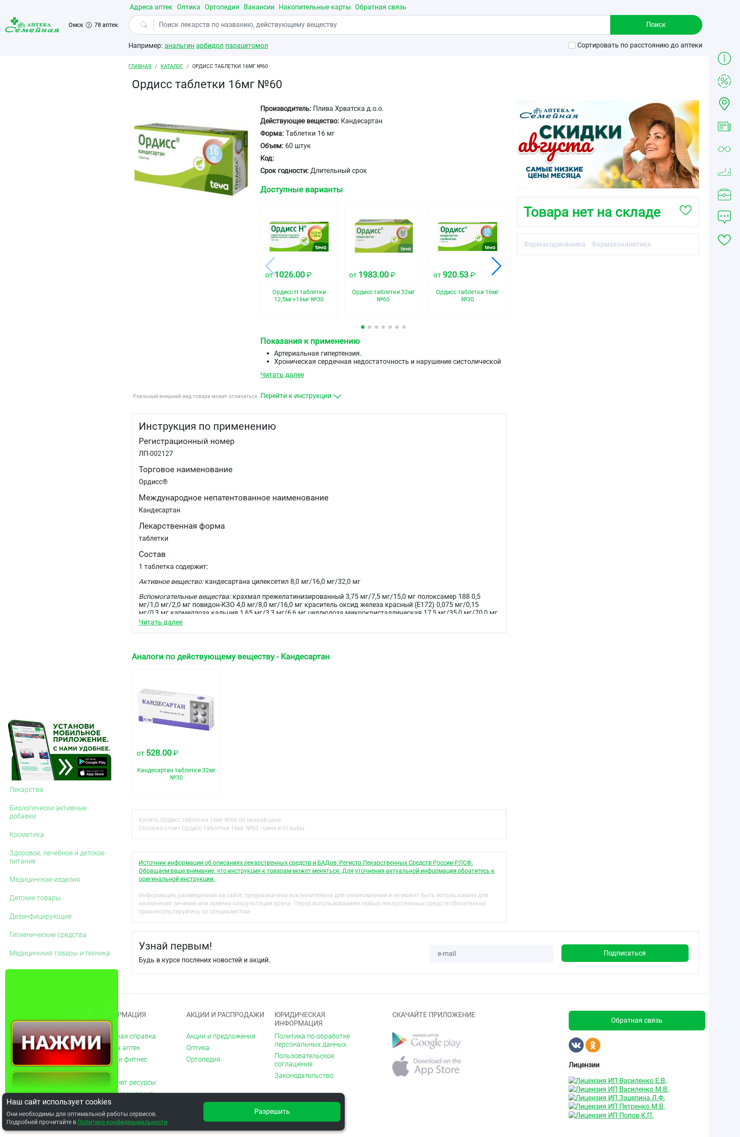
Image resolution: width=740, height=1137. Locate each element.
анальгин (179, 46)
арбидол (210, 46)
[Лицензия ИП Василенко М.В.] (619, 1089)
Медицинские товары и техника (59, 953)
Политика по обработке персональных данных (312, 1040)
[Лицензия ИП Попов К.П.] (611, 1114)
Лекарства (26, 790)
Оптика (188, 7)
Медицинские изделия (44, 879)
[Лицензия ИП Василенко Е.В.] (618, 1080)
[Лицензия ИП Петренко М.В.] (617, 1106)
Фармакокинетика (621, 244)
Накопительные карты (315, 7)
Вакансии (259, 7)
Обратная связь (380, 7)
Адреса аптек (151, 7)
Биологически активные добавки (48, 812)
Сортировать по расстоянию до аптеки (639, 45)
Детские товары (35, 898)
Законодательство (304, 1076)
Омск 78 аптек (93, 24)
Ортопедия (222, 7)
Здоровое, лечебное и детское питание (56, 857)
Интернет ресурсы (127, 1082)
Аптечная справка (127, 1036)
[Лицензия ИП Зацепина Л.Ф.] (617, 1097)
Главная (140, 66)
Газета (108, 1071)
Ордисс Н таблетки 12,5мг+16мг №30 (299, 296)
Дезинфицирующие (40, 916)
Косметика (26, 834)
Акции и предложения (221, 1036)
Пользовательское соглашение (304, 1060)
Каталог (172, 66)
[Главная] (33, 24)
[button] (362, 327)
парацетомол (246, 46)
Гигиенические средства (48, 935)
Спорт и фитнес (122, 1059)
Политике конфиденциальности (122, 1122)
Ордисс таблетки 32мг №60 (383, 296)
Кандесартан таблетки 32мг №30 (176, 774)
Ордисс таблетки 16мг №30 (467, 296)
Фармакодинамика (554, 244)
